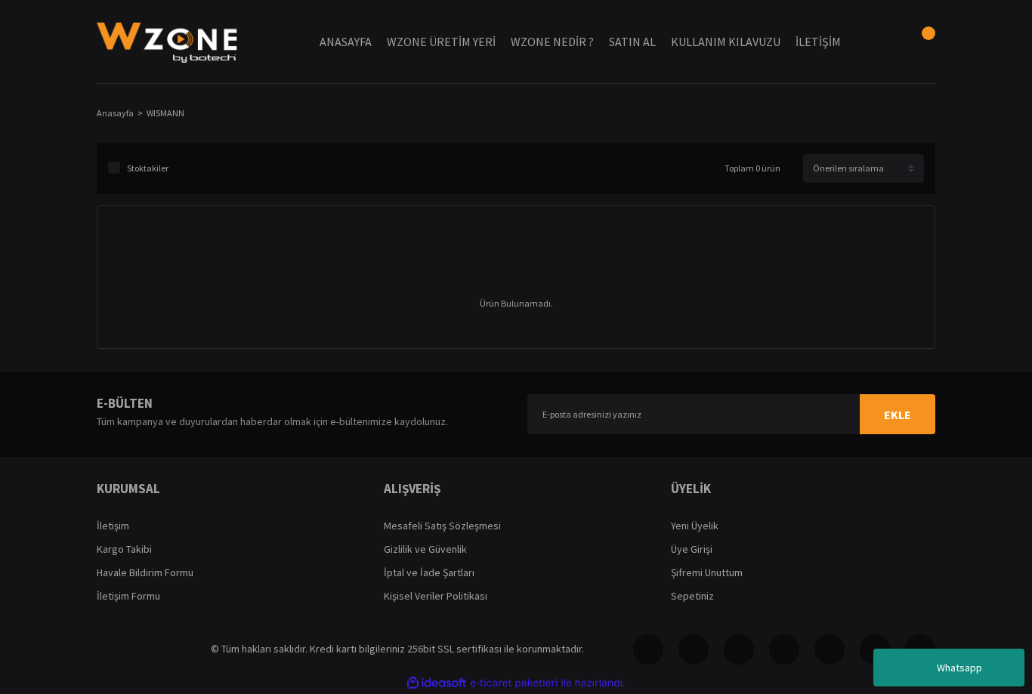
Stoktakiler (147, 168)
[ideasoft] (436, 683)
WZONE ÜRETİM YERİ (441, 41)
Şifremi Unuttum (707, 572)
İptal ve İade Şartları (429, 572)
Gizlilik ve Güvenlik (425, 549)
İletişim (113, 525)
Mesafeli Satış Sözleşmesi (442, 525)
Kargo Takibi (124, 549)
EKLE (897, 414)
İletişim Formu (128, 596)
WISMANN (165, 113)
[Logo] (167, 41)
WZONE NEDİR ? (552, 41)
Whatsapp (959, 667)
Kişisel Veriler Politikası (435, 596)
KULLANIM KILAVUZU (725, 41)
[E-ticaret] (514, 682)
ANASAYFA (346, 41)
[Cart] (920, 41)
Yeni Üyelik (694, 525)
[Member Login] (882, 41)
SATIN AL (632, 41)
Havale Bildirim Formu (145, 572)
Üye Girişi (691, 549)
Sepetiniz (692, 596)
